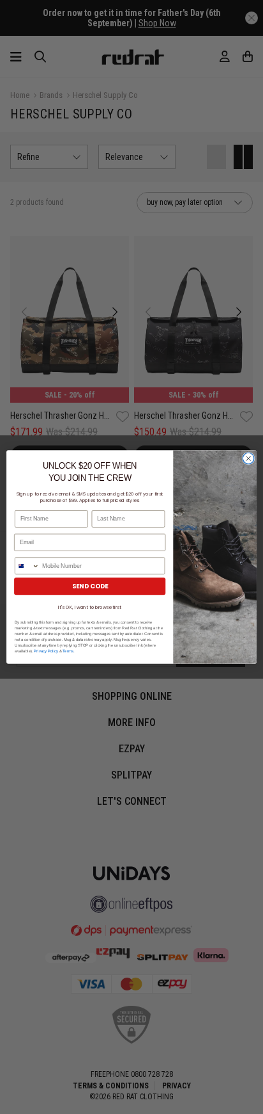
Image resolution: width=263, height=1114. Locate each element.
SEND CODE (90, 586)
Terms (68, 651)
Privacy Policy (46, 651)
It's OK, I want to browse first (89, 607)
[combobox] (27, 566)
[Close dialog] (248, 458)
